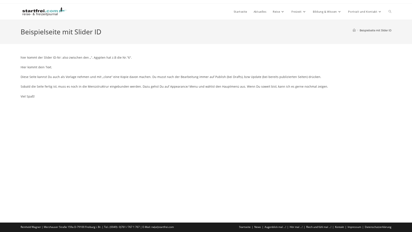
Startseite (245, 227)
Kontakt (339, 227)
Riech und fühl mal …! (318, 227)
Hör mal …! (296, 227)
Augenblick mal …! (275, 227)
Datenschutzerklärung (378, 227)
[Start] (354, 30)
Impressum (354, 227)
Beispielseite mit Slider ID (375, 30)
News (257, 227)
